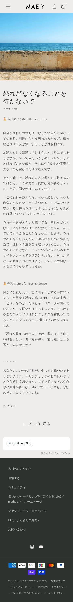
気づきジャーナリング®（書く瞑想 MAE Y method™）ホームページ (35, 499)
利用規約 (43, 587)
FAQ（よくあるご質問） (24, 520)
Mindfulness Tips (20, 443)
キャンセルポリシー (54, 593)
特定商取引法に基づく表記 (26, 593)
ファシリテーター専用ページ (27, 511)
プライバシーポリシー (23, 587)
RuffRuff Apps (52, 453)
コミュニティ (17, 487)
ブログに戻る (39, 424)
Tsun (67, 453)
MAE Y (21, 581)
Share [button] (11, 406)
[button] (8, 6)
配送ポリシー (59, 587)
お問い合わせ (17, 529)
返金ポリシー (58, 581)
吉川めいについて (20, 469)
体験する (14, 478)
